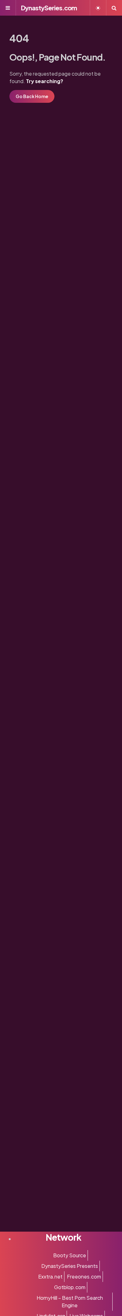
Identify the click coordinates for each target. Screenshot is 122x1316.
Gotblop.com (69, 1287)
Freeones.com (84, 1276)
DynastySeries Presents (69, 1266)
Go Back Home (32, 96)
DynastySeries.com (49, 8)
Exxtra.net (50, 1276)
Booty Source (69, 1255)
